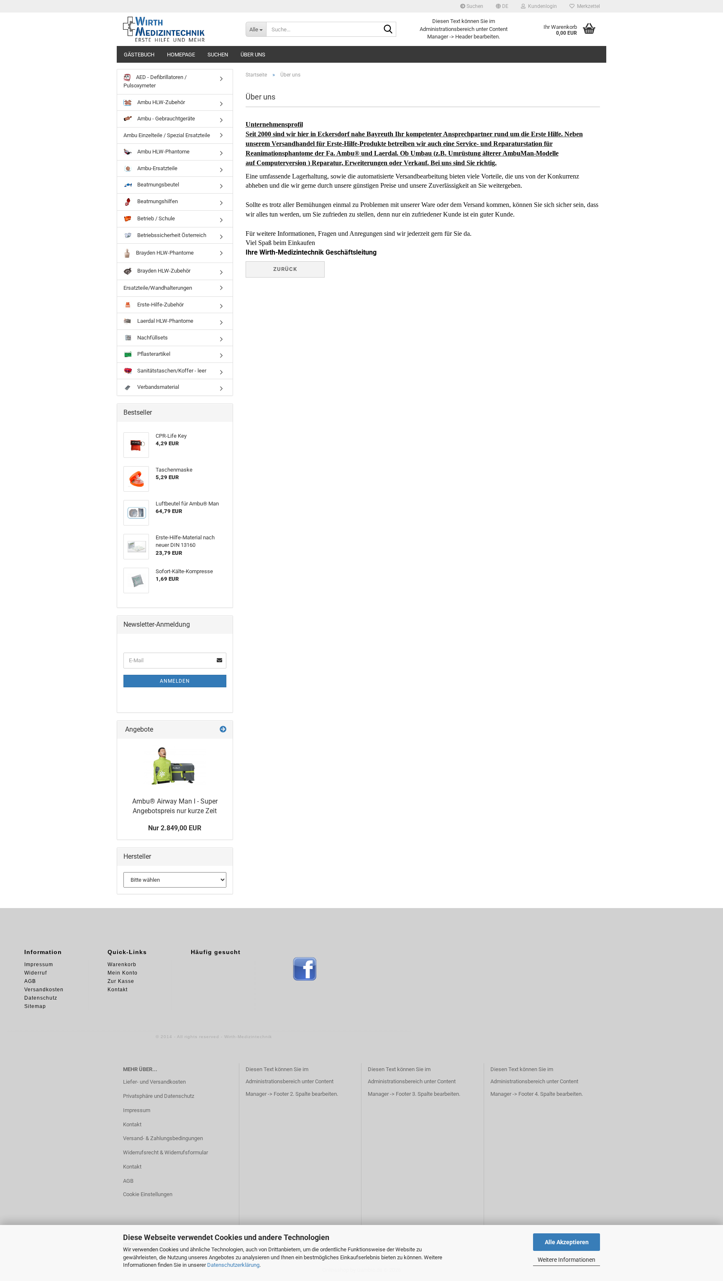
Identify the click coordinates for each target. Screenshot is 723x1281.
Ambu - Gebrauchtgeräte (165, 118)
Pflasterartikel (153, 354)
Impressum (136, 1110)
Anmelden (175, 681)
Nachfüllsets (152, 337)
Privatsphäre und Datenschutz (158, 1096)
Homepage (181, 54)
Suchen (474, 6)
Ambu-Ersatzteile (156, 168)
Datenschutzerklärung (233, 1265)
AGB (128, 1181)
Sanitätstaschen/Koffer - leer (171, 370)
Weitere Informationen (566, 1259)
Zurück (285, 269)
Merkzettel (587, 6)
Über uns (253, 54)
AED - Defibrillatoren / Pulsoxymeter (155, 81)
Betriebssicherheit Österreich (171, 235)
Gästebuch (139, 54)
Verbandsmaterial (157, 387)
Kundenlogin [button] (541, 6)
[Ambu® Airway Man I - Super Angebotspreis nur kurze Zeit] (175, 766)
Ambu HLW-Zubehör (160, 102)
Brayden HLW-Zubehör (163, 271)
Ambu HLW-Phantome (163, 151)
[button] (502, 6)
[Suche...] (388, 29)
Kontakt (132, 1124)
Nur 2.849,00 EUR (174, 828)
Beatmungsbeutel (157, 184)
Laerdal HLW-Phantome (164, 321)
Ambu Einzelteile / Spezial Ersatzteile (166, 135)
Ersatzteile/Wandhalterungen (157, 288)
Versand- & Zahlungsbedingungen (163, 1138)
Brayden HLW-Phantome (164, 253)
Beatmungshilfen (157, 201)
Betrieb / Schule (155, 218)
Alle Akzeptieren (567, 1242)
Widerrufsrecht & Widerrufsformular (165, 1152)
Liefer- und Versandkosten (154, 1082)
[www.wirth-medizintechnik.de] (178, 29)
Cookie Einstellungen (147, 1194)
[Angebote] (223, 730)
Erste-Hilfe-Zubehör (160, 304)
